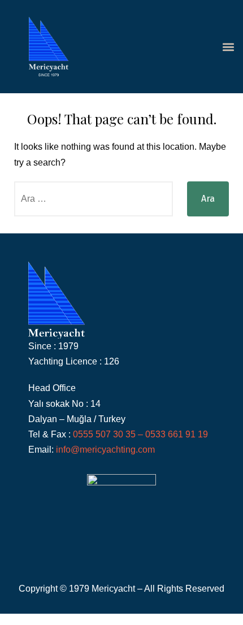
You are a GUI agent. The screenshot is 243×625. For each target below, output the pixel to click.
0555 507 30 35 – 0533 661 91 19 (141, 434)
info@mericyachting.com (105, 449)
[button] (228, 46)
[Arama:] (93, 198)
